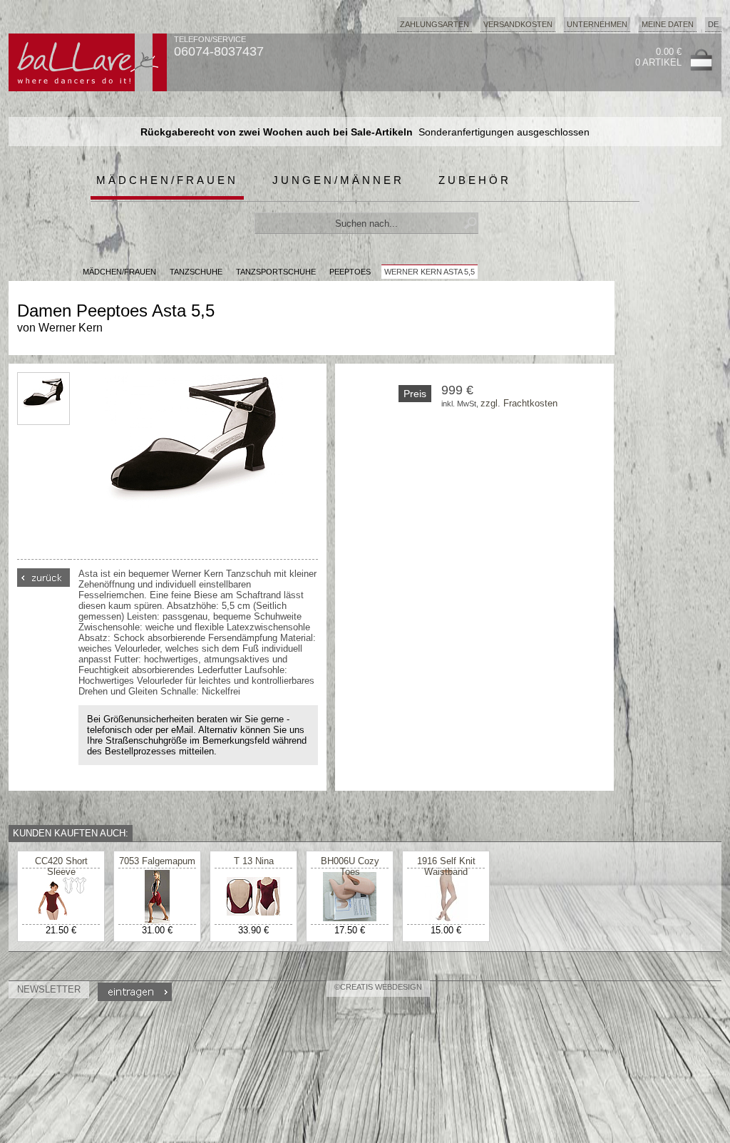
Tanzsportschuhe (276, 271)
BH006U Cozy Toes (350, 866)
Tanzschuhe (196, 271)
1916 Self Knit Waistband (446, 866)
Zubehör (474, 180)
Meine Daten (668, 24)
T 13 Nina (254, 861)
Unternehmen (597, 24)
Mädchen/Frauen (167, 180)
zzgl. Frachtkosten (518, 403)
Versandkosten (517, 24)
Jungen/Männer (338, 180)
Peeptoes (350, 271)
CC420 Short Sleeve (61, 866)
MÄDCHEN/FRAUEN (119, 271)
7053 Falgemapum (157, 861)
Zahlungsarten (434, 24)
